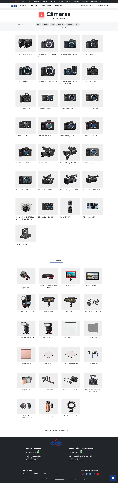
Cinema (45, 24)
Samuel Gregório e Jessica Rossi (87, 479)
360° (38, 24)
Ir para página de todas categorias (56, 430)
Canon (50, 28)
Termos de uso (59, 479)
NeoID (64, 28)
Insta (57, 28)
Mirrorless (69, 24)
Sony (77, 28)
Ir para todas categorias (58, 18)
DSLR (52, 24)
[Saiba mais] (25, 55)
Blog (48, 474)
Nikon (71, 28)
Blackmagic (42, 28)
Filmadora (60, 24)
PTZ (77, 24)
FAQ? (39, 474)
